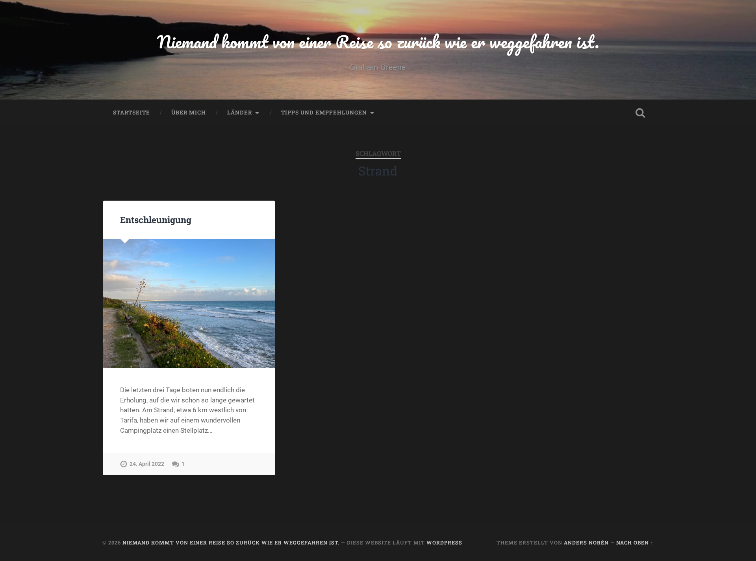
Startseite (131, 112)
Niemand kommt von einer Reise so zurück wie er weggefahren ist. (378, 41)
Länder (239, 112)
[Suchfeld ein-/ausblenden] (640, 113)
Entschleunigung (155, 219)
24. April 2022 (147, 464)
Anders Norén (586, 542)
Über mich (188, 112)
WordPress (444, 542)
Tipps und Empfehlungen (324, 112)
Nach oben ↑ (635, 542)
